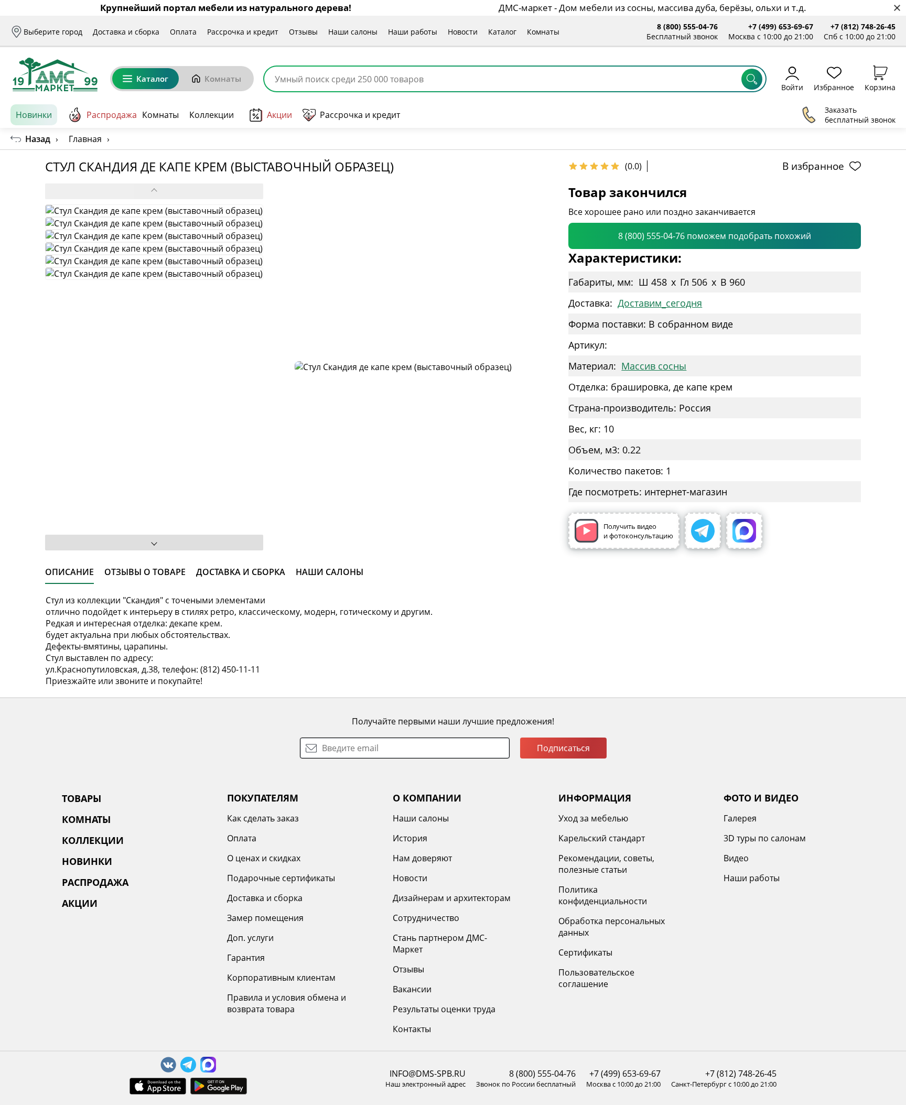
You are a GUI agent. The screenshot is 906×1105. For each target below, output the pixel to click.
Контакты (412, 1029)
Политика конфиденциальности (602, 895)
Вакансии (412, 989)
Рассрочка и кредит (242, 32)
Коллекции (211, 115)
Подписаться (563, 748)
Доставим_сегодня (660, 303)
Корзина (880, 86)
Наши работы (412, 32)
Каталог (502, 32)
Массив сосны (653, 366)
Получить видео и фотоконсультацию (638, 531)
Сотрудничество (426, 918)
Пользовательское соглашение (596, 978)
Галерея (740, 818)
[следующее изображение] (154, 542)
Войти (792, 86)
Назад (37, 139)
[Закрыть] (897, 8)
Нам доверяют (422, 858)
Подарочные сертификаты (281, 878)
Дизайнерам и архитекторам (452, 898)
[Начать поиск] (751, 79)
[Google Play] (218, 1086)
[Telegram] (703, 531)
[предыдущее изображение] (154, 191)
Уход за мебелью (593, 818)
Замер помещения (265, 918)
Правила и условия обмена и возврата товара (286, 1003)
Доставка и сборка (126, 32)
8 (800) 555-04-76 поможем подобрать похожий (714, 236)
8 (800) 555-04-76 (687, 26)
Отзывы (303, 32)
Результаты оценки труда (444, 1009)
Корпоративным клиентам (281, 977)
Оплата (183, 32)
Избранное (834, 86)
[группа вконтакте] (168, 1064)
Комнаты (543, 32)
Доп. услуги (250, 938)
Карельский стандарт (601, 838)
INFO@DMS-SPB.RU (428, 1073)
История (410, 838)
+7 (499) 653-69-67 (780, 26)
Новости (463, 32)
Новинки (34, 115)
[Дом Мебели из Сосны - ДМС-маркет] (55, 74)
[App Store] (158, 1086)
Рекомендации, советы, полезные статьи (606, 863)
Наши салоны (353, 32)
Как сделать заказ (263, 818)
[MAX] (744, 531)
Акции (279, 115)
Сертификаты (585, 952)
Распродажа (112, 115)
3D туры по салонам (765, 838)
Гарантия (246, 957)
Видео (736, 858)
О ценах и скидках (263, 858)
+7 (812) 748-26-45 (863, 26)
